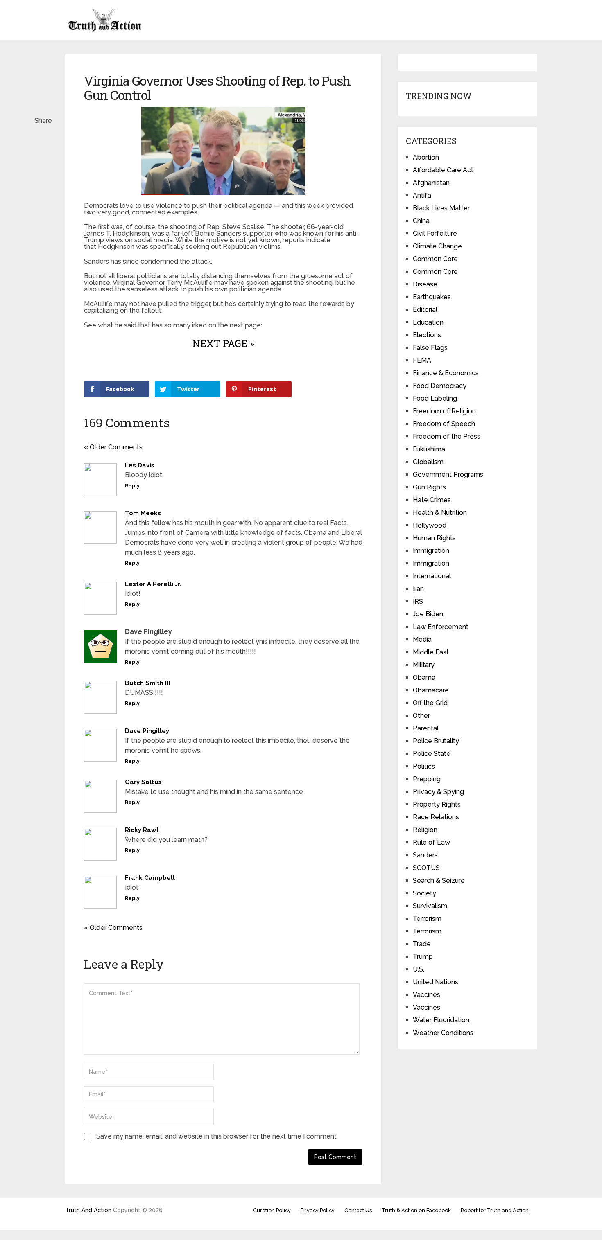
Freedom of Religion (444, 411)
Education (428, 322)
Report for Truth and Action (495, 1210)
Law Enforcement (440, 627)
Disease (425, 284)
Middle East (431, 652)
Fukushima (429, 449)
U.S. (418, 969)
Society (424, 893)
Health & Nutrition (440, 512)
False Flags (430, 348)
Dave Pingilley (147, 731)
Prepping (427, 779)
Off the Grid (430, 703)
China (421, 221)
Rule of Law (431, 842)
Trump (423, 956)
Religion (425, 830)
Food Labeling (435, 398)
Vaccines (426, 995)
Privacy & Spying (438, 792)
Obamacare (431, 690)
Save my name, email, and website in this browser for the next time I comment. (217, 1136)
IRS (418, 601)
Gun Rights (429, 487)
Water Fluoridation (441, 1020)
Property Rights (437, 804)
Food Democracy (439, 386)
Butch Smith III (147, 683)
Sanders (425, 855)
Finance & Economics (446, 373)
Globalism (428, 462)
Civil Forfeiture (435, 233)
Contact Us (358, 1210)
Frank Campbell (150, 878)
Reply (132, 486)
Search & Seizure (439, 880)
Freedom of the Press (446, 436)
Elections (427, 335)
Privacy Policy (318, 1210)
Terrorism (427, 918)
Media (422, 639)
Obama (424, 677)
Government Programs (448, 474)
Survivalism (430, 906)
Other (421, 715)
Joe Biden (428, 614)
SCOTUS (426, 868)
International (432, 576)
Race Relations (436, 817)
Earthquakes (432, 297)
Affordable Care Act (443, 170)
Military (424, 665)
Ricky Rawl (141, 830)
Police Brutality (436, 741)
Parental (426, 728)
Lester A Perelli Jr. (153, 584)
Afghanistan (431, 183)
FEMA (422, 360)
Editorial (425, 309)
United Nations (435, 982)
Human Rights (434, 538)
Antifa (422, 195)
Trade (422, 944)
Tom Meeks (143, 513)
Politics (424, 766)
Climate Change (437, 246)
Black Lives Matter (441, 208)
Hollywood (429, 525)
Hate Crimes (432, 500)
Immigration (431, 551)
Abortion (426, 157)
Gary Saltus (143, 782)
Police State (431, 754)
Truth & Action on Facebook (416, 1210)
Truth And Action (88, 1210)
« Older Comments (113, 447)
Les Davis (139, 465)
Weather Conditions (443, 1033)
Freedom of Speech (444, 424)
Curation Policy (272, 1210)
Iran (418, 589)
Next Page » (223, 343)
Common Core (435, 259)
